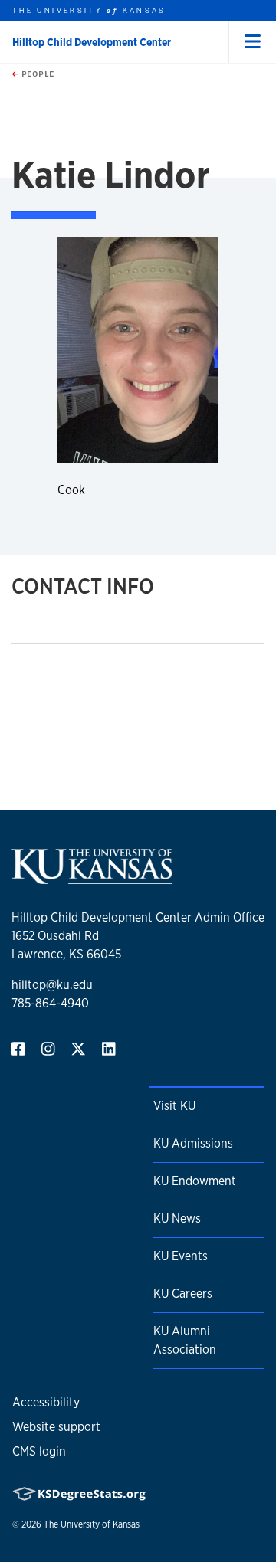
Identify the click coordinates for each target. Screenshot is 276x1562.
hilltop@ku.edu (52, 985)
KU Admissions (193, 1143)
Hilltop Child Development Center (91, 42)
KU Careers (182, 1293)
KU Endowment (194, 1181)
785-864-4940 (50, 1003)
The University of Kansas (92, 1524)
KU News (177, 1218)
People (36, 73)
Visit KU (174, 1106)
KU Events (180, 1256)
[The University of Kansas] (92, 877)
